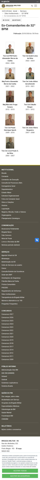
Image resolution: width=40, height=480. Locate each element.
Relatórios (6, 426)
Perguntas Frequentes (10, 304)
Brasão (4, 173)
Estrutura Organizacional (10, 196)
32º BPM (25, 13)
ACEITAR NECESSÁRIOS (20, 476)
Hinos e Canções (8, 202)
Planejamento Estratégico (11, 218)
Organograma (6, 215)
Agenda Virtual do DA (9, 255)
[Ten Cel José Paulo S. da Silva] (10, 143)
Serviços (23, 11)
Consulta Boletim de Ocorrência (13, 271)
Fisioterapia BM (7, 416)
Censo (4, 268)
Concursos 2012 (7, 353)
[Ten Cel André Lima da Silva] (30, 48)
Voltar (6, 20)
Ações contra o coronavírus (11, 429)
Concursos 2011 (7, 356)
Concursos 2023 (7, 327)
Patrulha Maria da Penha (10, 281)
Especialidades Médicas (10, 406)
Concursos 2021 (7, 334)
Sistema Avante (7, 386)
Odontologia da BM (8, 409)
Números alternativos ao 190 (12, 301)
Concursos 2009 (7, 359)
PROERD (5, 288)
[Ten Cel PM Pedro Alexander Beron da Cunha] (10, 48)
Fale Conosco (6, 235)
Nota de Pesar (7, 238)
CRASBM (5, 419)
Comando (5, 176)
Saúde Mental (6, 413)
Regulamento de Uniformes (11, 291)
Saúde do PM (7, 393)
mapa (19, 448)
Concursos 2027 (7, 314)
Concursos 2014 (7, 350)
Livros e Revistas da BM (10, 242)
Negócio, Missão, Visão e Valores (14, 212)
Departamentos (7, 189)
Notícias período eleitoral (11, 245)
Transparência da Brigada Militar (13, 297)
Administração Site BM (10, 370)
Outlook (4, 380)
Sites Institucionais (11, 13)
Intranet (4, 376)
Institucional (8, 170)
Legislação (5, 209)
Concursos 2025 (7, 321)
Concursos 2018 (7, 343)
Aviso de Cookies (31, 466)
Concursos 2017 (7, 347)
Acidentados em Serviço (10, 400)
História (4, 205)
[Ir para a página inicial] (11, 6)
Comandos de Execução (10, 180)
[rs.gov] (5, 1)
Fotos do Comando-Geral (10, 199)
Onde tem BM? (7, 275)
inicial (15, 11)
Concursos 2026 (7, 317)
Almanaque (5, 259)
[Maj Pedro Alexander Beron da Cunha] (10, 73)
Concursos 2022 (7, 330)
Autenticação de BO (9, 262)
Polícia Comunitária (8, 284)
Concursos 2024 (7, 324)
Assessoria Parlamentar (10, 229)
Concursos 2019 (7, 340)
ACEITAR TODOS (20, 470)
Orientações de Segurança (11, 278)
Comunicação (8, 225)
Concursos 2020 (7, 337)
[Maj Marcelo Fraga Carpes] (10, 96)
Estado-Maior (6, 192)
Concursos (7, 311)
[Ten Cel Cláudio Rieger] (30, 96)
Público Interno (9, 366)
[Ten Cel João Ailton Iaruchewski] (30, 73)
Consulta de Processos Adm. (12, 183)
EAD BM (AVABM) (8, 373)
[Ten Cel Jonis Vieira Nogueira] (30, 120)
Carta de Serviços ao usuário (12, 265)
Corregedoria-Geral (8, 186)
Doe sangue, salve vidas (10, 396)
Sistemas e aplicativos (10, 383)
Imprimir (17, 20)
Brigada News (7, 232)
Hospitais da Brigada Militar (11, 403)
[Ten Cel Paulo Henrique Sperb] (10, 120)
